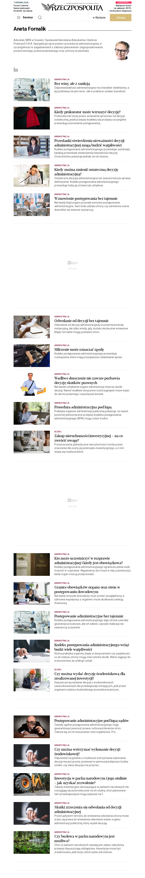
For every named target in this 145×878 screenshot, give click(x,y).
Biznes (57, 432)
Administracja (61, 79)
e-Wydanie (99, 17)
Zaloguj (120, 17)
